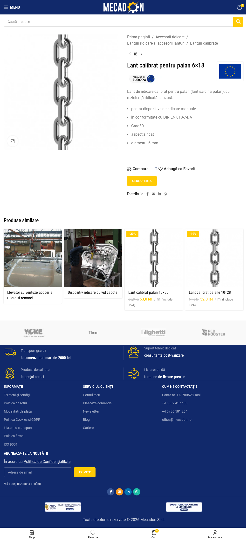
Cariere (88, 428)
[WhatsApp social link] (165, 194)
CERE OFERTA (142, 181)
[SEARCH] (238, 22)
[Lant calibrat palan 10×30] (154, 258)
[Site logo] (123, 7)
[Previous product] (130, 54)
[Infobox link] (62, 353)
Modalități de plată (18, 411)
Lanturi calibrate (204, 43)
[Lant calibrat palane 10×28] (214, 258)
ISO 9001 (11, 444)
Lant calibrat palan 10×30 (148, 292)
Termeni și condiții (17, 395)
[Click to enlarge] (12, 141)
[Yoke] (33, 333)
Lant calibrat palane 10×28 (210, 292)
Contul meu (91, 395)
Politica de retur (15, 403)
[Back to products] (136, 54)
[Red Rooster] (213, 333)
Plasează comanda (97, 403)
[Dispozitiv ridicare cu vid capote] (93, 258)
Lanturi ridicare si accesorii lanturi (156, 43)
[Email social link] (153, 194)
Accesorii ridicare (170, 37)
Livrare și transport (18, 428)
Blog (86, 419)
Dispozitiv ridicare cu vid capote (92, 292)
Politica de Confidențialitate (47, 461)
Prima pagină (138, 37)
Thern (93, 332)
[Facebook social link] (147, 194)
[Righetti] (153, 333)
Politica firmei (14, 436)
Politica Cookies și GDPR (22, 419)
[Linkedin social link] (159, 194)
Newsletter (91, 411)
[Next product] (141, 54)
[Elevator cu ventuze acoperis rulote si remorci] (33, 258)
